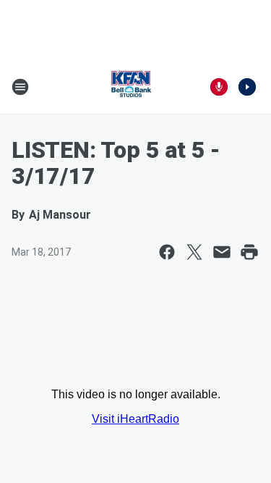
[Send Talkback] (219, 87)
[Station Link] (130, 87)
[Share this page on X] (194, 252)
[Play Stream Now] (247, 87)
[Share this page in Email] (222, 252)
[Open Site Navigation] (20, 87)
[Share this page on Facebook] (167, 252)
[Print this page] (249, 252)
